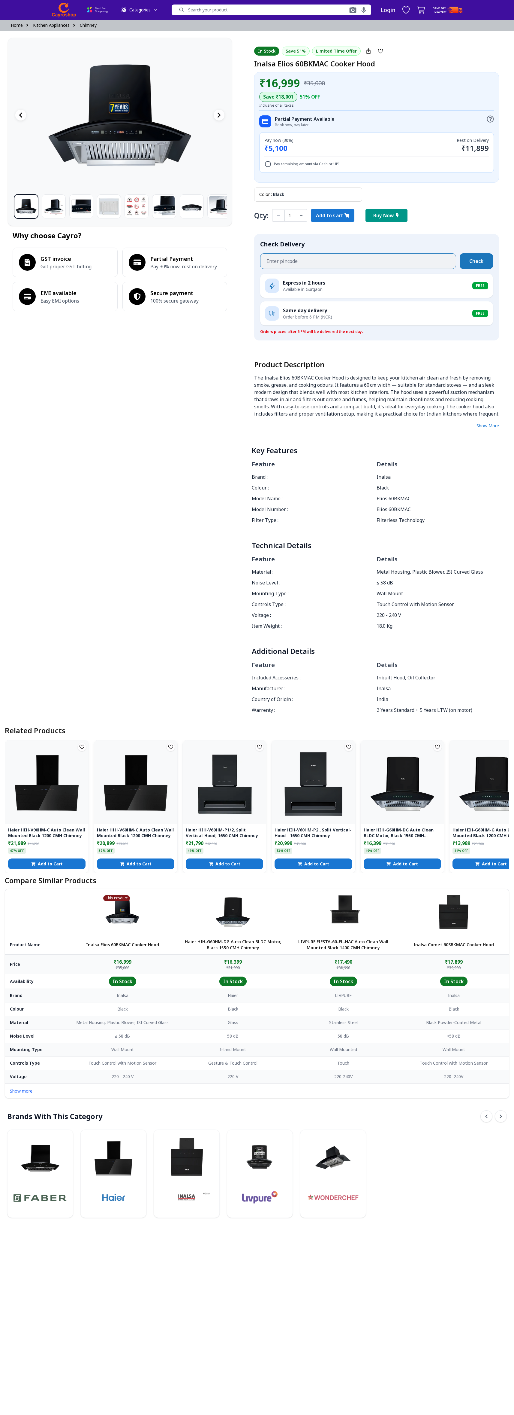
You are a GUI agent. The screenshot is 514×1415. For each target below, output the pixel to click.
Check (476, 261)
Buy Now (383, 215)
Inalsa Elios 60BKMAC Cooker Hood (122, 944)
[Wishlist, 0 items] (406, 10)
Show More (487, 425)
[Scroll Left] (486, 1116)
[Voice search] (364, 10)
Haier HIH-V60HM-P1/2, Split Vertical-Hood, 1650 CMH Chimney (222, 832)
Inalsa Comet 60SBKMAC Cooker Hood (453, 944)
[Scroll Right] (501, 1116)
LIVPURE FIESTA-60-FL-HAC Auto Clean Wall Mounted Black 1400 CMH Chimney (343, 944)
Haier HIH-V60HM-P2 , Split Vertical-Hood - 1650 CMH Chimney (313, 832)
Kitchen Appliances (51, 25)
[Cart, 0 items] (421, 10)
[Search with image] (353, 10)
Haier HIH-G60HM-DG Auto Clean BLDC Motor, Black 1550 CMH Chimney (399, 833)
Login (388, 10)
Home (17, 25)
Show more (21, 1091)
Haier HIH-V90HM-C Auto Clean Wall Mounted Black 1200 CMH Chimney (46, 832)
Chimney (88, 25)
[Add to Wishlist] (380, 51)
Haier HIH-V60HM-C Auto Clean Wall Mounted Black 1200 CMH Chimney (135, 832)
